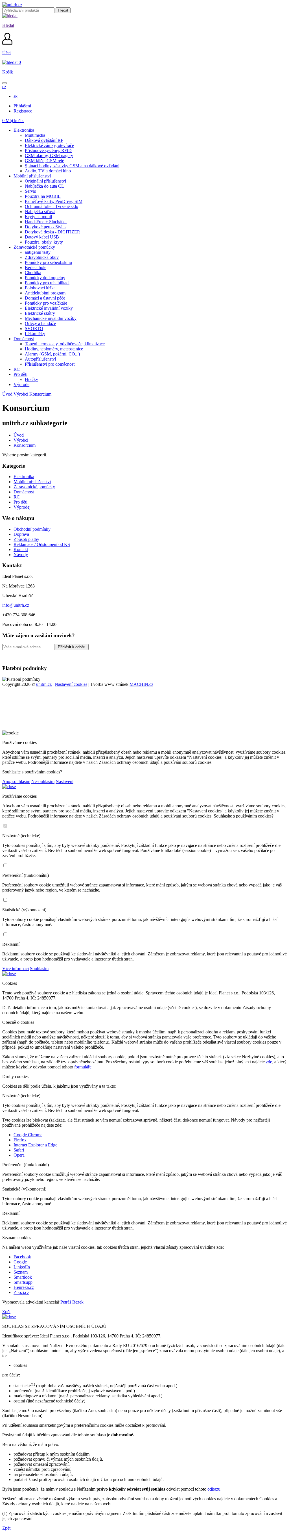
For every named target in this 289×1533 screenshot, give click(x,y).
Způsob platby (26, 539)
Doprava (21, 534)
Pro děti (20, 502)
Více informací (15, 968)
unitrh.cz (44, 684)
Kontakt (21, 549)
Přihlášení (22, 105)
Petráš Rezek (72, 1302)
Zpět (6, 1311)
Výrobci (21, 394)
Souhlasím (39, 968)
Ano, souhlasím (16, 781)
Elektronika (24, 476)
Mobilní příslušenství (32, 481)
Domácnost (24, 491)
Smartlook (23, 1277)
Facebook (22, 1256)
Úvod (7, 394)
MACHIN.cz (141, 684)
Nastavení (64, 781)
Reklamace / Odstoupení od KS (42, 544)
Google (20, 1261)
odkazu (213, 1489)
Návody (21, 554)
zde (269, 1061)
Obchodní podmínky (32, 529)
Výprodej (22, 507)
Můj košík (13, 120)
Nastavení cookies (71, 684)
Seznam (21, 1272)
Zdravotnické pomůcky (34, 486)
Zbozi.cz (21, 1292)
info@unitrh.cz (15, 605)
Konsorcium (40, 394)
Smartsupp (23, 1282)
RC (17, 497)
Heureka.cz (24, 1287)
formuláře (82, 1066)
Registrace (23, 111)
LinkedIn (22, 1267)
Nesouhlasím (42, 781)
